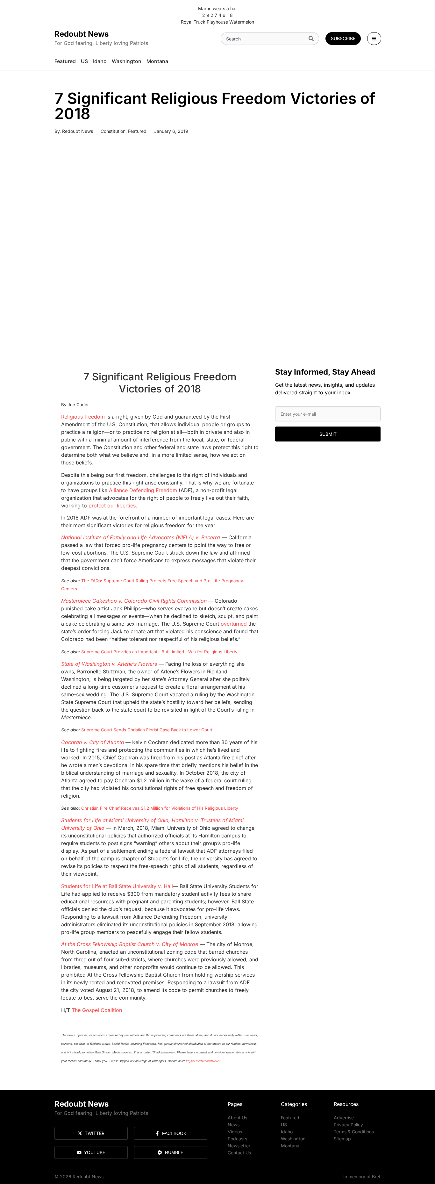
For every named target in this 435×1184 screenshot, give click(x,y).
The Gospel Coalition (97, 1010)
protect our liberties (112, 505)
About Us (237, 1117)
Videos (235, 1131)
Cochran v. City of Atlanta (92, 742)
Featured (137, 131)
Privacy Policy (348, 1124)
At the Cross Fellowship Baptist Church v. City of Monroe (129, 944)
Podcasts (237, 1138)
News (233, 1124)
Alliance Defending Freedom (143, 490)
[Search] (312, 38)
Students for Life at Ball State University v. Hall (117, 886)
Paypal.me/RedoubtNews (203, 1061)
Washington (293, 1138)
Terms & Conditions (354, 1131)
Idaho (287, 1131)
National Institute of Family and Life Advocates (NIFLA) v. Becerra (140, 537)
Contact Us (239, 1152)
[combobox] (263, 38)
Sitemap (342, 1138)
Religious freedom (83, 416)
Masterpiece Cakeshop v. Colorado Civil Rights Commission (134, 601)
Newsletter (239, 1145)
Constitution (113, 131)
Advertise (344, 1117)
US (284, 1124)
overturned (234, 624)
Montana (290, 1145)
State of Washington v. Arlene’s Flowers (109, 664)
